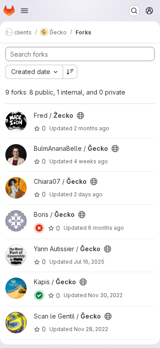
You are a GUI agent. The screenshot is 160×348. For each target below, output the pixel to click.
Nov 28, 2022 (91, 329)
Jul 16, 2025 (89, 261)
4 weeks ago (91, 161)
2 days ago (88, 194)
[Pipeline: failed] (39, 228)
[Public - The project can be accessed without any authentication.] (80, 115)
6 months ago (106, 227)
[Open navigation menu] (24, 11)
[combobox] (34, 72)
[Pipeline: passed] (39, 295)
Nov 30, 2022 (105, 295)
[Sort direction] (70, 72)
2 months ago (91, 128)
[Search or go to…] (134, 10)
